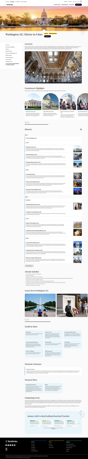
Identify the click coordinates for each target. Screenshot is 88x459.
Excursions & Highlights (10, 46)
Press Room (33, 449)
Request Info (78, 4)
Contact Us (70, 1)
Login (78, 1)
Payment (74, 1)
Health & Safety (9, 55)
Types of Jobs (51, 447)
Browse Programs (57, 4)
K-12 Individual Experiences (71, 445)
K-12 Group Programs (70, 444)
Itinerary (7, 49)
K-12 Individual (17, 1)
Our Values (33, 445)
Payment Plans (8, 59)
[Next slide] (28, 122)
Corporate (7, 1)
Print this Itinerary (81, 129)
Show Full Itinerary (29, 265)
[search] (81, 2)
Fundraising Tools (9, 61)
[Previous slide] (26, 122)
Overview (7, 44)
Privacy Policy (21, 457)
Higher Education (24, 1)
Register (65, 1)
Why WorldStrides (65, 4)
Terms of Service (26, 457)
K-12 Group (12, 1)
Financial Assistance (9, 57)
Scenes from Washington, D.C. (11, 53)
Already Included (9, 51)
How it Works (71, 4)
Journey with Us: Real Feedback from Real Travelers (12, 64)
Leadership (33, 447)
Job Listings (51, 445)
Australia (67, 449)
